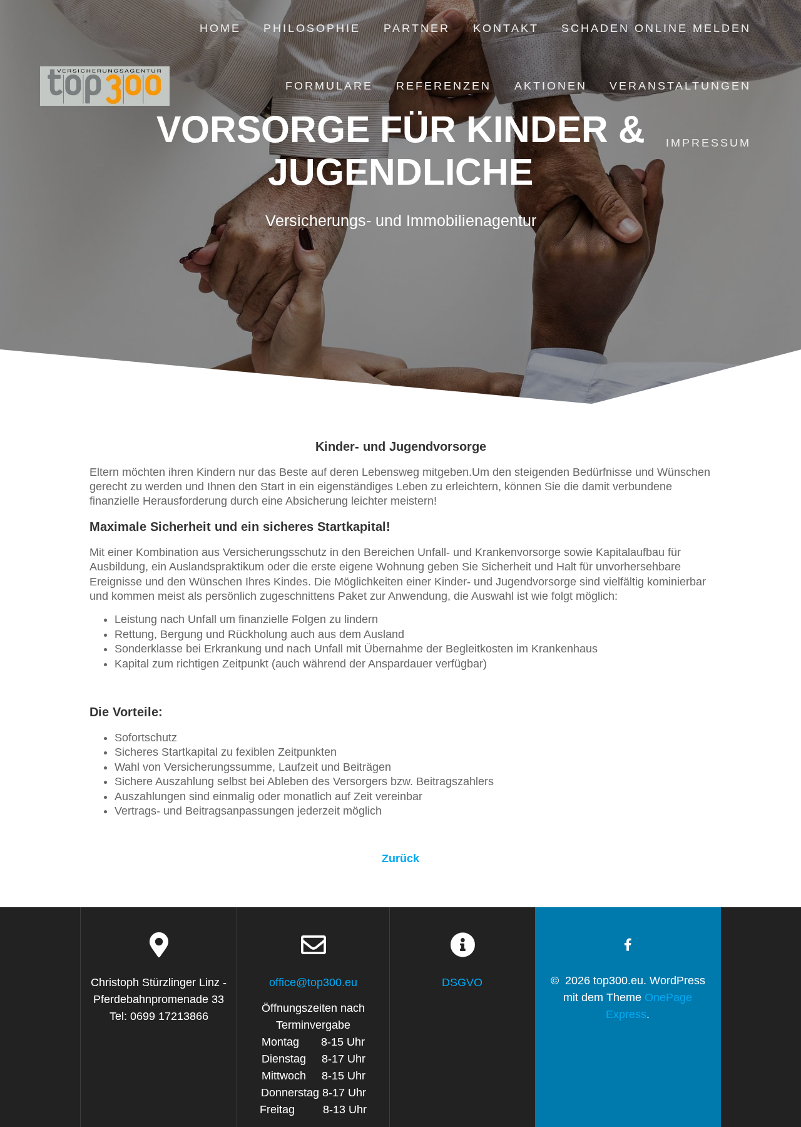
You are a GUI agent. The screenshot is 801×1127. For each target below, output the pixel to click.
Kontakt (506, 28)
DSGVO (462, 982)
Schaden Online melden (656, 28)
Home (220, 28)
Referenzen (443, 86)
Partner (417, 28)
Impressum (708, 142)
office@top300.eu (313, 982)
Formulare (329, 86)
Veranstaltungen (680, 86)
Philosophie (311, 28)
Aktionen (550, 86)
